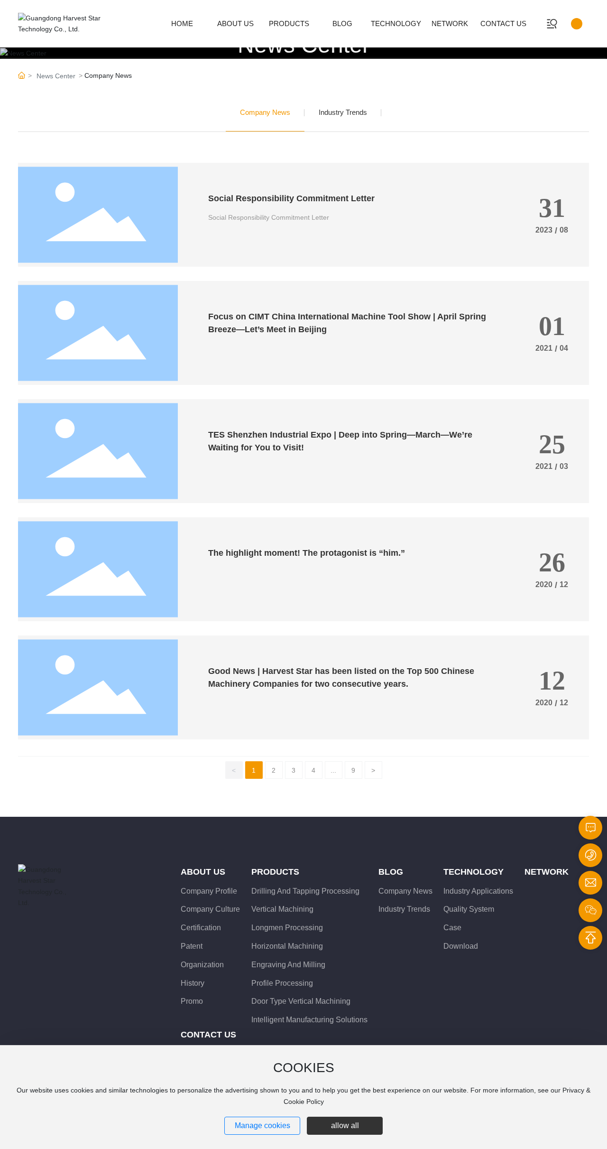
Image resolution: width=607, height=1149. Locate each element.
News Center (56, 76)
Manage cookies (262, 1125)
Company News (265, 112)
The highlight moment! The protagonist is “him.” (306, 553)
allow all (345, 1125)
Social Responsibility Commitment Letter (291, 198)
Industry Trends (343, 112)
